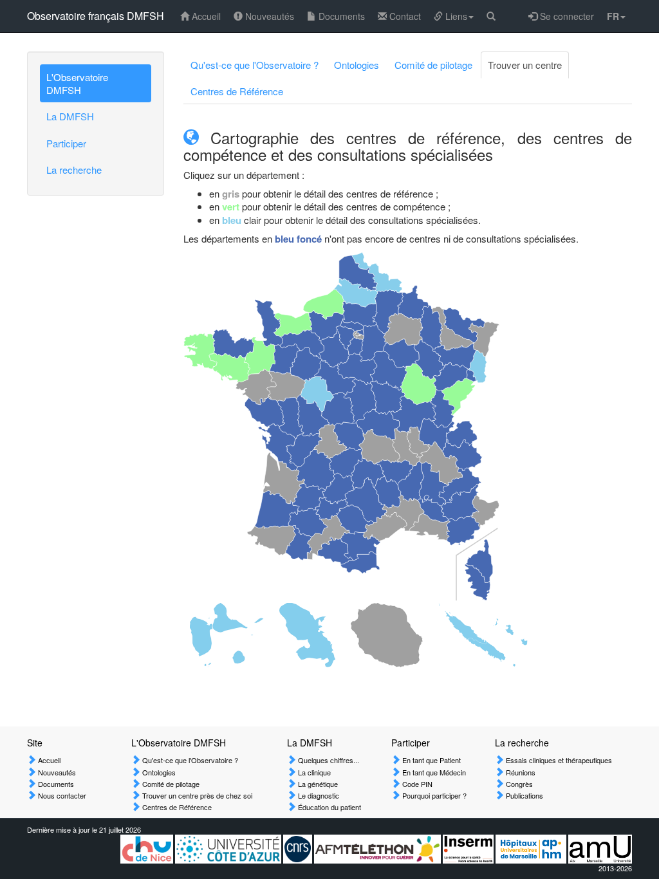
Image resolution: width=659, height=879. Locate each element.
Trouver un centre (525, 64)
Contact (404, 16)
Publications (523, 795)
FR (613, 16)
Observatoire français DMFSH (95, 15)
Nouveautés (268, 16)
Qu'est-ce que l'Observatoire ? (254, 64)
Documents (340, 16)
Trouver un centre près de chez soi (196, 795)
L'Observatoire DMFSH (77, 83)
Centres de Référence (236, 91)
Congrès (518, 784)
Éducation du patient (328, 807)
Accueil (205, 16)
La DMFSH (70, 116)
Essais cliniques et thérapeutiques (558, 760)
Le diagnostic (317, 795)
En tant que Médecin (433, 772)
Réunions (519, 772)
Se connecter (565, 16)
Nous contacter (61, 795)
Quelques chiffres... (327, 760)
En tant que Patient (430, 760)
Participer (66, 143)
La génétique (317, 784)
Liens (455, 16)
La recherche (74, 169)
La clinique (313, 772)
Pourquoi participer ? (433, 795)
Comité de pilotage (433, 64)
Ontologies (356, 64)
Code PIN (416, 784)
